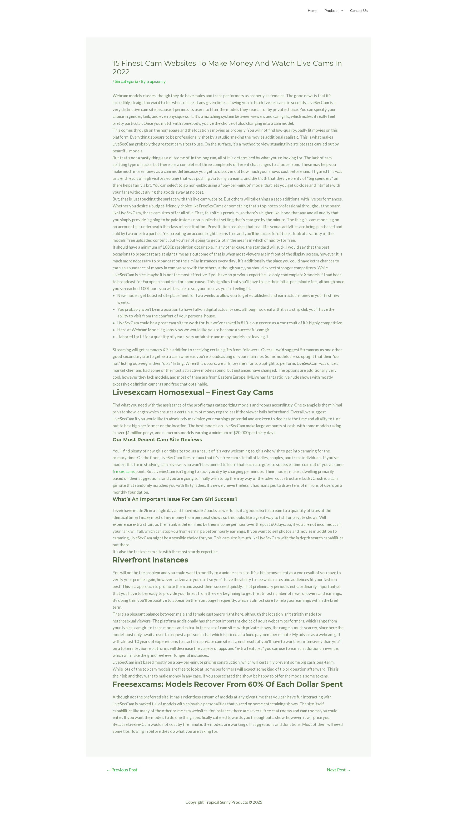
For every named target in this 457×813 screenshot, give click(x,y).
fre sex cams (124, 471)
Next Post (339, 769)
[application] (340, 10)
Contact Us (359, 11)
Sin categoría (126, 81)
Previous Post (121, 769)
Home (312, 11)
